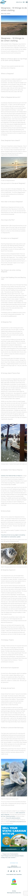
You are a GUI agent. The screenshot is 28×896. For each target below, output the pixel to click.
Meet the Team (13, 874)
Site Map (14, 890)
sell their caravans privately (8, 816)
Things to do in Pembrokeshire (9, 854)
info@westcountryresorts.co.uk (14, 867)
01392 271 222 (14, 866)
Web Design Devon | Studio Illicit (14, 892)
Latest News (19, 874)
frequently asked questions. (13, 818)
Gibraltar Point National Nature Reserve (11, 475)
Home (7, 874)
